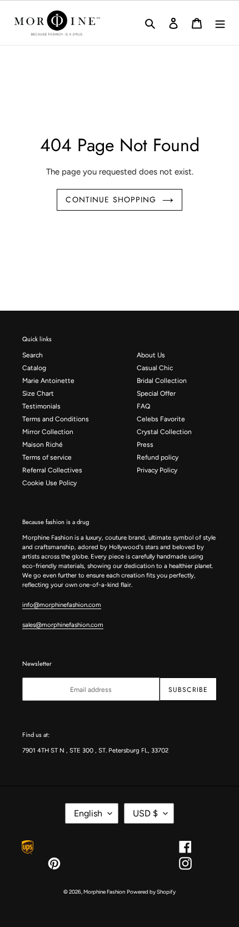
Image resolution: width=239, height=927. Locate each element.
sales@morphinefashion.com (62, 625)
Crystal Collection (164, 432)
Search (32, 355)
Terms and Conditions (55, 419)
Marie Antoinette (48, 381)
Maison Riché (42, 444)
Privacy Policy (157, 470)
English (88, 813)
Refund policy (157, 457)
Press (145, 444)
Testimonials (41, 406)
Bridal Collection (162, 381)
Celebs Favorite (161, 419)
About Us (151, 355)
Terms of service (47, 457)
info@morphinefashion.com (61, 605)
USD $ (145, 813)
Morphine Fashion (104, 892)
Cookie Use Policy (49, 483)
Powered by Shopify (151, 892)
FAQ (143, 406)
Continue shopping (111, 199)
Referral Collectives (52, 470)
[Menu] (220, 23)
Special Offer (156, 393)
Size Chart (38, 393)
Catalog (34, 368)
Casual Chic (155, 368)
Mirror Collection (47, 432)
